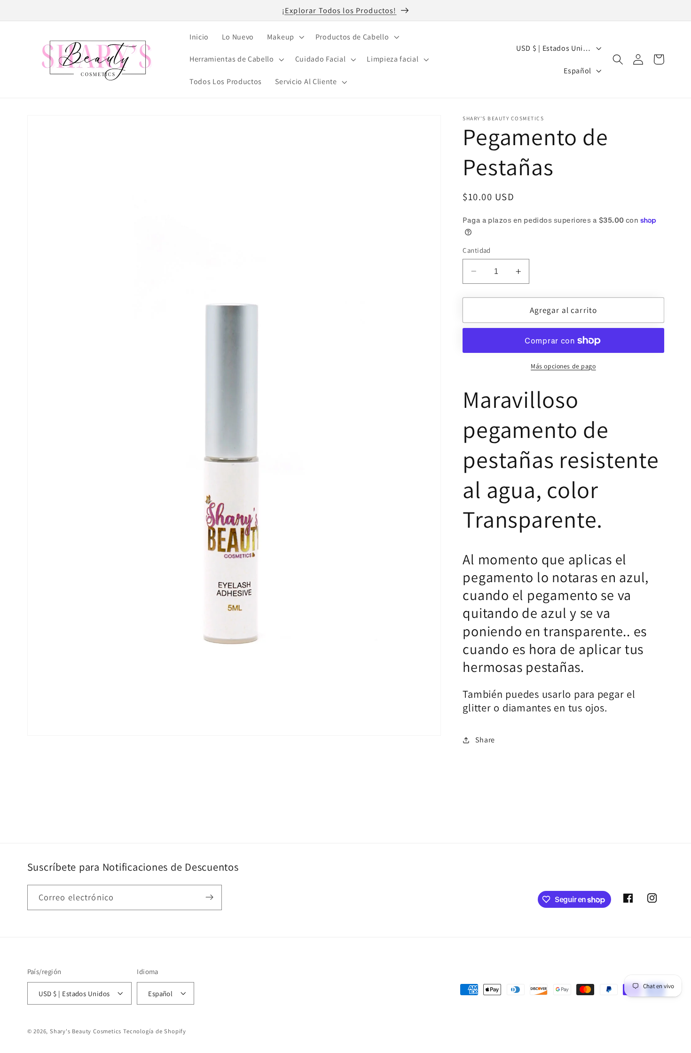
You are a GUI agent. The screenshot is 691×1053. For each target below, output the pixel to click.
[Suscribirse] (209, 897)
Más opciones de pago (563, 366)
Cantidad (477, 250)
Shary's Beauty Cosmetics (85, 1031)
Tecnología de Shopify (154, 1031)
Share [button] (485, 740)
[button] (284, 37)
